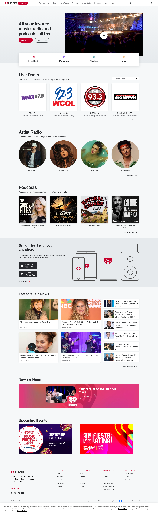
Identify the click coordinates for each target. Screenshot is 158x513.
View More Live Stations (129, 120)
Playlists (97, 3)
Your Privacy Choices (111, 501)
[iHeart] (10, 3)
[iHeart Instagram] (19, 493)
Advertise (105, 477)
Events (82, 480)
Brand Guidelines (108, 483)
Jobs (104, 493)
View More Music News (129, 366)
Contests (82, 483)
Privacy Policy (97, 501)
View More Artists (131, 175)
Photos (82, 486)
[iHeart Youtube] (22, 493)
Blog (104, 480)
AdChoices (140, 501)
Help (87, 501)
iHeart (58, 473)
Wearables (128, 480)
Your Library (52, 3)
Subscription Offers (108, 490)
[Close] (154, 508)
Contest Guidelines (108, 486)
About (104, 473)
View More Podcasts (130, 233)
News (106, 3)
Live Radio (64, 3)
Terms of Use (130, 501)
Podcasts (75, 3)
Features (82, 477)
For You (42, 3)
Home (127, 477)
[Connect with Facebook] (12, 493)
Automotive (129, 473)
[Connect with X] (15, 493)
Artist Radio (86, 3)
